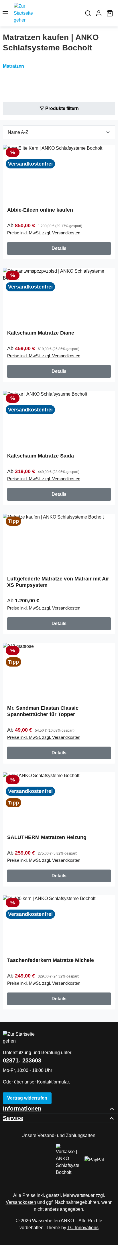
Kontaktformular (53, 1081)
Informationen (22, 1108)
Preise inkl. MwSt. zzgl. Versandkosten (43, 232)
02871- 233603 (22, 1060)
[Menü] (5, 13)
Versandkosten (21, 1202)
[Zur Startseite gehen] (47, 13)
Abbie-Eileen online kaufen (40, 210)
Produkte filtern (61, 108)
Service (13, 1118)
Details (59, 248)
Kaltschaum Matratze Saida (40, 456)
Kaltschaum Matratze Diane (40, 333)
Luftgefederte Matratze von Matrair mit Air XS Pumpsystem (58, 582)
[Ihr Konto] (98, 13)
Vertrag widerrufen (27, 1098)
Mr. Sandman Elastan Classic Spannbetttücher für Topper (42, 711)
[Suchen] (87, 13)
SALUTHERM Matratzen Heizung (46, 837)
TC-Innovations (83, 1227)
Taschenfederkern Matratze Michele (50, 960)
